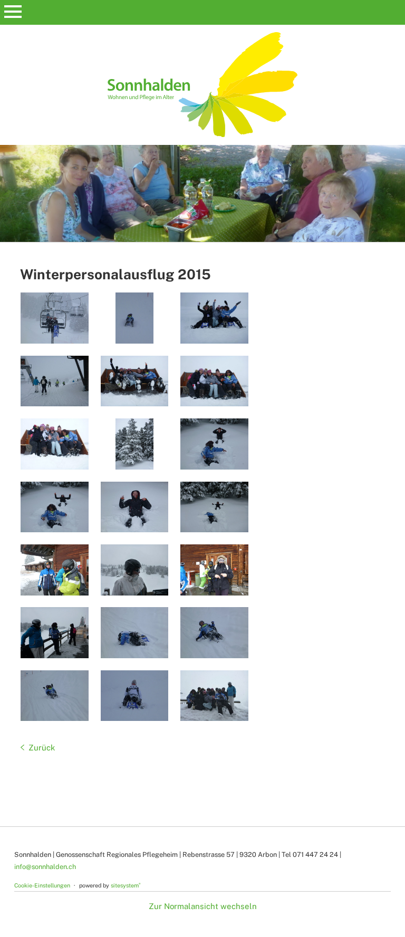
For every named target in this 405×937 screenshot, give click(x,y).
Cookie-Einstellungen (42, 885)
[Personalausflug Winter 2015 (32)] (55, 444)
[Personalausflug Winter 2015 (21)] (135, 570)
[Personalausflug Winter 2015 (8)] (55, 318)
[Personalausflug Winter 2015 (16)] (135, 632)
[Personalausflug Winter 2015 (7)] (135, 318)
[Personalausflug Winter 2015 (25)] (214, 507)
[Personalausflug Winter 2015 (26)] (135, 507)
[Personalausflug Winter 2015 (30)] (135, 444)
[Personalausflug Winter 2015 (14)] (55, 695)
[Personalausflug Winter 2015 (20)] (214, 570)
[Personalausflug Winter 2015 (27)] (55, 507)
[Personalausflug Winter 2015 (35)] (135, 381)
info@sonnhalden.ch (45, 867)
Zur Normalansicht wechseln (203, 906)
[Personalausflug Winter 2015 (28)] (214, 444)
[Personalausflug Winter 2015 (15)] (214, 632)
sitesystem (126, 885)
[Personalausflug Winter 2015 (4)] (55, 381)
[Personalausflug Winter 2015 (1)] (214, 695)
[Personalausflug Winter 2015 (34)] (214, 381)
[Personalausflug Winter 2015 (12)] (135, 695)
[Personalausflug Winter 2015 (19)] (55, 632)
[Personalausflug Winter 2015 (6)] (214, 318)
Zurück (41, 747)
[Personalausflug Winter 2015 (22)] (55, 570)
